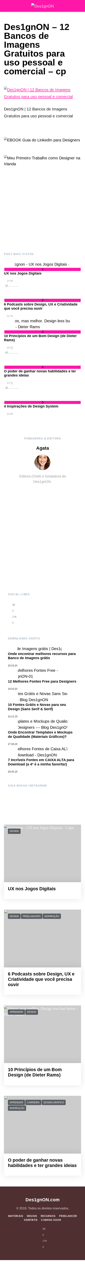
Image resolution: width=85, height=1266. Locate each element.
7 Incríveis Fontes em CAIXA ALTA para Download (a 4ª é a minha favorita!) (41, 762)
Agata (42, 448)
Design (14, 831)
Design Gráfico (53, 1102)
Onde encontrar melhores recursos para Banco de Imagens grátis (42, 656)
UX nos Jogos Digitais (23, 273)
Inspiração (51, 916)
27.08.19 (12, 744)
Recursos (48, 1215)
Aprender (16, 1012)
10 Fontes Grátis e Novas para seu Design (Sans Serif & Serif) (37, 707)
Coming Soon (51, 1219)
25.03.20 (12, 665)
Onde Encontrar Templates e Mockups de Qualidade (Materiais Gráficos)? (40, 734)
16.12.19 (12, 716)
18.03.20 (12, 689)
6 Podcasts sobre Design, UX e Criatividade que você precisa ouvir (40, 306)
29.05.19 (12, 771)
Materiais (15, 1215)
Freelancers (32, 916)
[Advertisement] (42, 210)
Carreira (33, 1102)
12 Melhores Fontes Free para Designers (42, 681)
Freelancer (68, 1215)
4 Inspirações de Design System (31, 406)
